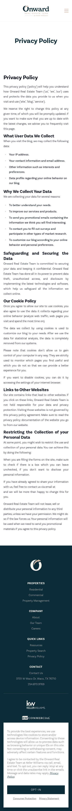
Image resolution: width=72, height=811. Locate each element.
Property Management (36, 600)
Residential (36, 589)
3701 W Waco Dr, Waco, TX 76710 (36, 678)
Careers (35, 628)
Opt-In (36, 790)
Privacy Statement (49, 798)
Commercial (36, 595)
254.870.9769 (36, 684)
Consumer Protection (24, 798)
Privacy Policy (36, 656)
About (36, 617)
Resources (36, 645)
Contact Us (36, 673)
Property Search (36, 651)
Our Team (36, 623)
